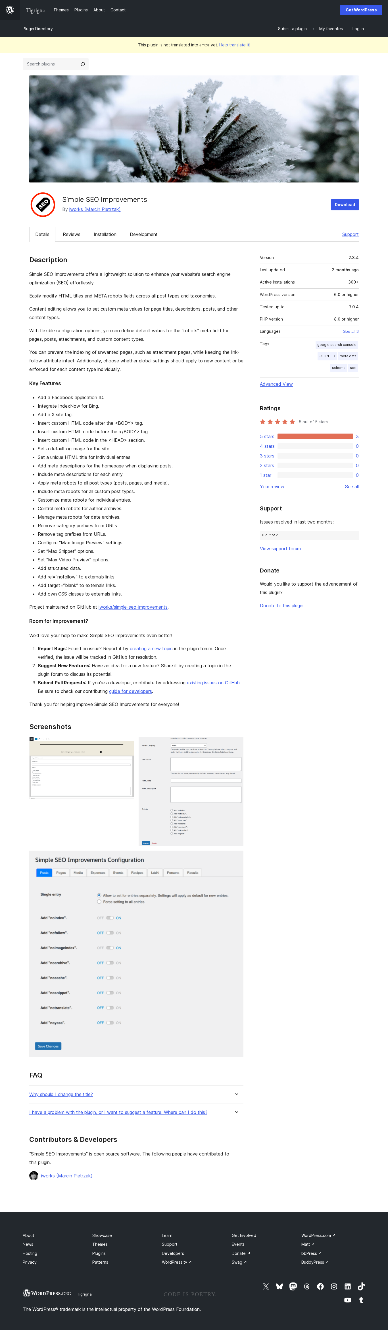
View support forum (280, 548)
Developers (173, 1253)
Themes (100, 1244)
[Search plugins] (83, 64)
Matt (308, 1244)
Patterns (100, 1262)
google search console (336, 344)
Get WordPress (361, 9)
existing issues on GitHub (213, 682)
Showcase (102, 1235)
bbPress (311, 1253)
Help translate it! (234, 44)
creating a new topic (151, 648)
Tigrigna (84, 1294)
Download (345, 204)
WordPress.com (318, 1235)
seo (353, 368)
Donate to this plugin (281, 605)
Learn (167, 1235)
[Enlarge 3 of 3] (236, 858)
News (28, 1244)
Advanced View (276, 384)
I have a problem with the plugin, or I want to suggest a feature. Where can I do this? (118, 1112)
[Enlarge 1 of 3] (126, 744)
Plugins (99, 1253)
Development (144, 234)
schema (338, 368)
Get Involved (244, 1235)
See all (352, 486)
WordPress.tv (177, 1262)
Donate (241, 1253)
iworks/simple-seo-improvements (133, 607)
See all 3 (351, 331)
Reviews (71, 234)
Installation (105, 234)
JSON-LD (327, 356)
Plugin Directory (38, 28)
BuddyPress (315, 1262)
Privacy (30, 1262)
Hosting (30, 1253)
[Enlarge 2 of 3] (236, 744)
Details (42, 234)
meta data (348, 356)
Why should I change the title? (61, 1094)
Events (238, 1244)
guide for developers (130, 691)
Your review (272, 486)
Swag (239, 1262)
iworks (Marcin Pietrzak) (95, 209)
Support (350, 234)
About (28, 1235)
